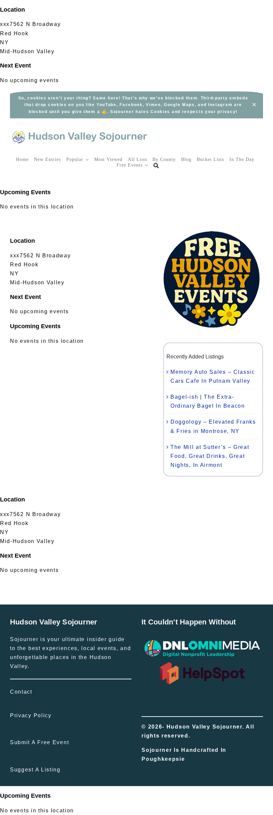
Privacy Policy (31, 715)
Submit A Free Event (39, 742)
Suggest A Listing (35, 769)
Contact (21, 692)
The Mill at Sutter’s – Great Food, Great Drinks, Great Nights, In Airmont (209, 456)
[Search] (156, 166)
